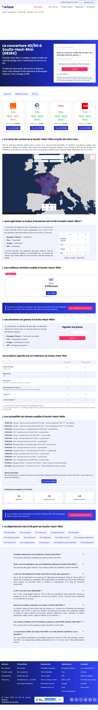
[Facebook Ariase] (81, 699)
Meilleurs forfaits (21, 94)
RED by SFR (66, 680)
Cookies (84, 683)
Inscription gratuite (49, 481)
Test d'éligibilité (46, 672)
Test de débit (45, 676)
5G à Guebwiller (9, 532)
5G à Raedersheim (57, 532)
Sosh (63, 687)
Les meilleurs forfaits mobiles (80, 308)
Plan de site (85, 687)
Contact (83, 672)
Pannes (35, 94)
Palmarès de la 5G (47, 687)
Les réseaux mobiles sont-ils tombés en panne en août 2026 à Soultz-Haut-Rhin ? (48, 622)
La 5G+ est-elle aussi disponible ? (28, 591)
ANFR (73, 258)
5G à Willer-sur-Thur (62, 537)
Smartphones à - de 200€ (26, 680)
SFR (63, 676)
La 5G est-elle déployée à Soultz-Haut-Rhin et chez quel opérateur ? (42, 574)
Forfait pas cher (22, 676)
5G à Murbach (44, 542)
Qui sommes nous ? (88, 668)
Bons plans (21, 668)
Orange (64, 683)
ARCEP (17, 332)
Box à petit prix (22, 672)
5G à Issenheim (41, 532)
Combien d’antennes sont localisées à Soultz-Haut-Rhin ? (37, 554)
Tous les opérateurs (69, 691)
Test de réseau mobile (49, 680)
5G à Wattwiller (45, 537)
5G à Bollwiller (74, 532)
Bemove (4, 700)
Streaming (5, 680)
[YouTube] (85, 699)
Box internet (6, 668)
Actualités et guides (48, 668)
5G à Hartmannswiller (12, 537)
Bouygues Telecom (68, 668)
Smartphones (6, 676)
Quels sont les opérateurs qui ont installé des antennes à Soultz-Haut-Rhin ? (45, 564)
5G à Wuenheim (30, 537)
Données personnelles (88, 680)
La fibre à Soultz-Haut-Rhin (80, 515)
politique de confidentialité (67, 80)
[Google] (72, 699)
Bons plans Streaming (25, 683)
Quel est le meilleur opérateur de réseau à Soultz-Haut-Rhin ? (39, 605)
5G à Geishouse (10, 542)
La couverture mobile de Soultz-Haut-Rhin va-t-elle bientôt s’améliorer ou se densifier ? (46, 633)
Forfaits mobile (7, 672)
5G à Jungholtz (25, 532)
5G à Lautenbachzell (27, 542)
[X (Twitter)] (76, 699)
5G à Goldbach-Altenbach (83, 537)
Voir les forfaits (13, 128)
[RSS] (94, 699)
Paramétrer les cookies (10, 702)
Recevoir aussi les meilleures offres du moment (74, 64)
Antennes (7, 94)
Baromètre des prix (48, 683)
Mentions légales (87, 676)
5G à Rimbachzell (87, 542)
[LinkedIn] (90, 699)
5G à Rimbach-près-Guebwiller (65, 542)
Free (63, 672)
